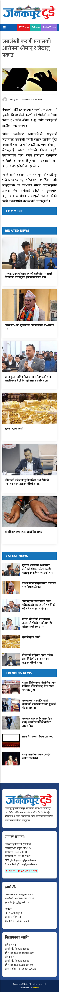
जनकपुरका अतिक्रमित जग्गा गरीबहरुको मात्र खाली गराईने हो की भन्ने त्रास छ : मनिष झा (28, 379)
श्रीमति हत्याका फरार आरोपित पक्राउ (23, 532)
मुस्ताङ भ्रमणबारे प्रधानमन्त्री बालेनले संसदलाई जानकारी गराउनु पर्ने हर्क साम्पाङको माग (28, 276)
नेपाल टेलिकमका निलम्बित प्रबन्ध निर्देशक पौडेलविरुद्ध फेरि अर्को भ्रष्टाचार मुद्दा (39, 686)
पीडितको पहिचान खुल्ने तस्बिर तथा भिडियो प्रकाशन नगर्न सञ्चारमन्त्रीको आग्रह (27, 482)
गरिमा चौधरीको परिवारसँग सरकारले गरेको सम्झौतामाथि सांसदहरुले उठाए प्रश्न (37, 623)
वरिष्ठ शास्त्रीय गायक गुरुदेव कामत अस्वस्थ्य (36, 756)
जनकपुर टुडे (13, 99)
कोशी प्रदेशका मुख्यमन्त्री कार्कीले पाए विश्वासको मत (29, 327)
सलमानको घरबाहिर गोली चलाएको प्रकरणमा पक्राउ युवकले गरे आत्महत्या (39, 704)
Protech (35, 987)
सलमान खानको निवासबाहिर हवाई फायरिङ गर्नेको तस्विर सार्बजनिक (37, 722)
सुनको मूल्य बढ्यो (14, 428)
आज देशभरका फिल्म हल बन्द (37, 736)
